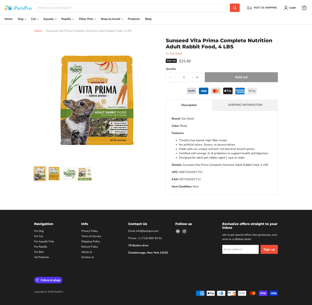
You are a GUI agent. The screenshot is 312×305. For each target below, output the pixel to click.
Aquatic (49, 19)
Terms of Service (91, 236)
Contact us (87, 257)
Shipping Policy (90, 241)
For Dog (39, 231)
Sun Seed (176, 53)
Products (134, 19)
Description (189, 105)
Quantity (171, 69)
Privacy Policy (89, 231)
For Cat (38, 236)
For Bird (39, 252)
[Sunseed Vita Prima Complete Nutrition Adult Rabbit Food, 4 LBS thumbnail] (40, 173)
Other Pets (86, 19)
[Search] (235, 8)
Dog (21, 19)
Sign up (269, 249)
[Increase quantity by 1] (197, 77)
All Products (41, 257)
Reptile (66, 19)
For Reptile (40, 246)
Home (8, 19)
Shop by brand (111, 19)
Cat (33, 19)
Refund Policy (89, 246)
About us (86, 252)
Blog (148, 19)
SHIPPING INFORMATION (245, 105)
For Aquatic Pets (44, 241)
